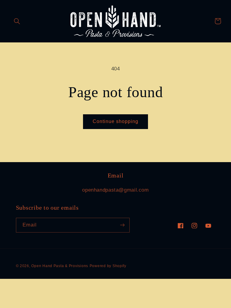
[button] (17, 21)
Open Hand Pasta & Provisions (59, 266)
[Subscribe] (122, 225)
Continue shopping (116, 121)
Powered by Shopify (108, 266)
